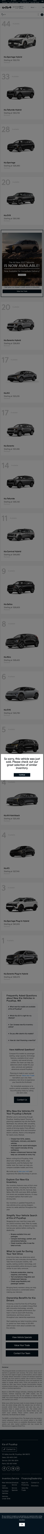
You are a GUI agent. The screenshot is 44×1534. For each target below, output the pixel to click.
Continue (22, 775)
